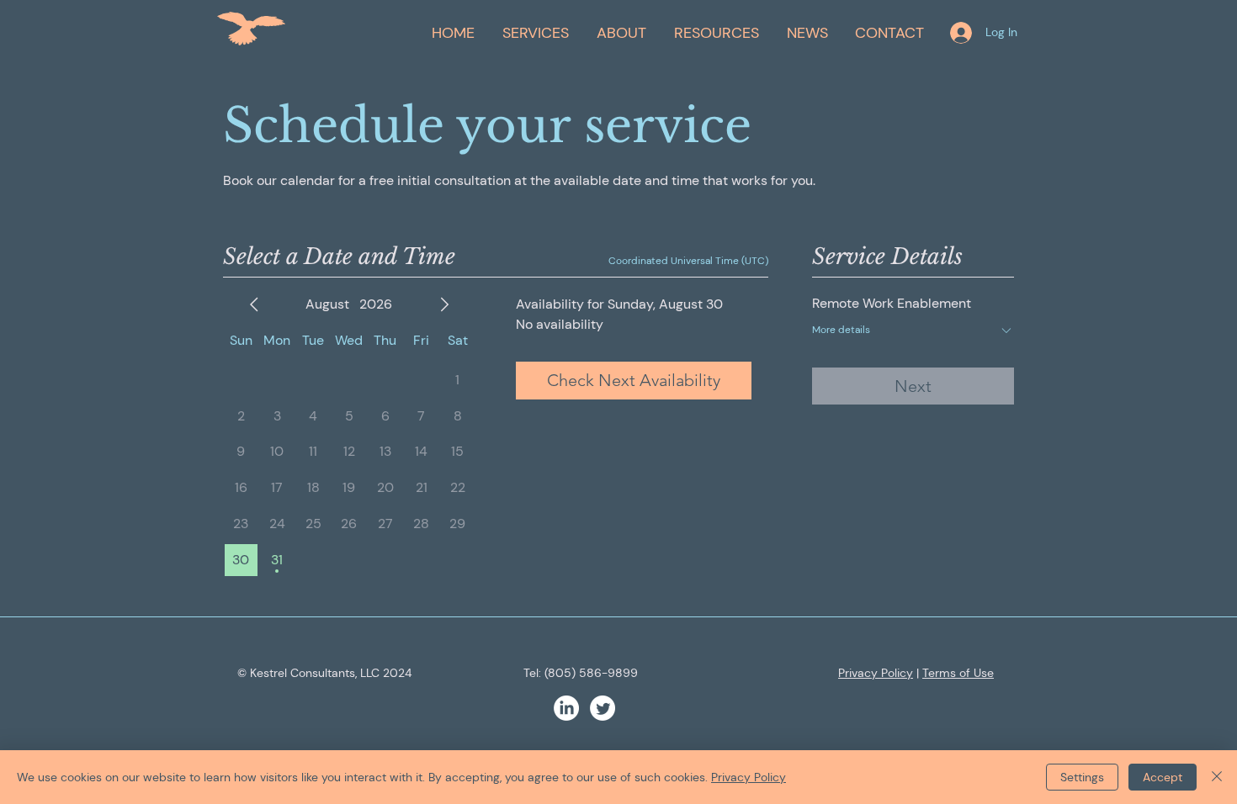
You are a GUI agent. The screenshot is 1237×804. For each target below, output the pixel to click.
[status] (688, 260)
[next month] (444, 304)
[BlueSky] (602, 708)
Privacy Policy (875, 672)
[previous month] (254, 304)
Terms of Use (958, 672)
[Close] (1217, 777)
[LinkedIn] (566, 708)
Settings (1082, 777)
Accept (1162, 777)
